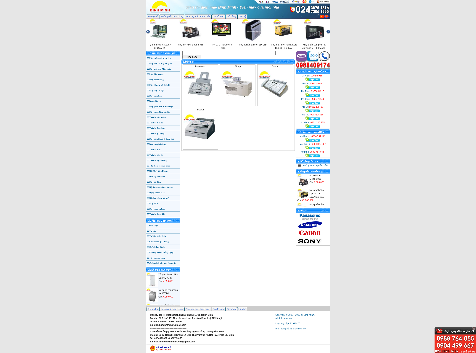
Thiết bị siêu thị (156, 155)
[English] (326, 17)
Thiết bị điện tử (156, 123)
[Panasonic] (200, 97)
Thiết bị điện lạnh (157, 128)
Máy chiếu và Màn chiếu (160, 69)
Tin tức (152, 231)
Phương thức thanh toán (198, 16)
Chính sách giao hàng (159, 242)
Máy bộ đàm (155, 182)
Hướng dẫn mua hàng (172, 16)
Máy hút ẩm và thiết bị (159, 85)
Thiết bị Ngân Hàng (158, 160)
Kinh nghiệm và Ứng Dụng (161, 252)
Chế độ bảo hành (157, 247)
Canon (275, 66)
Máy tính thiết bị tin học (160, 58)
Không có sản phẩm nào (315, 165)
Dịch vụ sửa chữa (157, 176)
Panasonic (200, 66)
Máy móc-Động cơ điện (159, 112)
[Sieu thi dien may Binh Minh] (160, 13)
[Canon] (275, 97)
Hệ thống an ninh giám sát (161, 187)
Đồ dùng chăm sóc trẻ (159, 198)
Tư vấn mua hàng (157, 258)
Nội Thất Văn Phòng (158, 171)
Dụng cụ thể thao (157, 193)
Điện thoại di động (157, 144)
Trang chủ (153, 16)
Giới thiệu (153, 225)
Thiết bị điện (154, 149)
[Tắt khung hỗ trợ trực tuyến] (473, 328)
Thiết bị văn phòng (157, 117)
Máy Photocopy (156, 74)
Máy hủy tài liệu (156, 90)
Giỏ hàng (231, 16)
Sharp (238, 66)
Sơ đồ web (218, 16)
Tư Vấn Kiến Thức (157, 236)
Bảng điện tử (155, 101)
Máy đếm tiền (155, 96)
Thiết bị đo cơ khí (157, 214)
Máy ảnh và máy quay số (160, 63)
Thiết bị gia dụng (157, 133)
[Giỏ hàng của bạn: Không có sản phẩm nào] (299, 166)
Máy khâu (153, 203)
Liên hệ (242, 16)
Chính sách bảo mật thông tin (162, 263)
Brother (200, 109)
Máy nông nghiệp (157, 209)
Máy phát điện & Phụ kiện (161, 106)
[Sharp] (237, 97)
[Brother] (200, 140)
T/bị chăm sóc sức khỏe (159, 166)
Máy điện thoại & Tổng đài (161, 139)
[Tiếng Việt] (322, 17)
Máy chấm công (156, 80)
